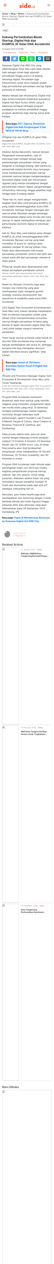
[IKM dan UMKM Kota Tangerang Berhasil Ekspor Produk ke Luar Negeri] (10, 635)
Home (5, 13)
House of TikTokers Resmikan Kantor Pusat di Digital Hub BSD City (26, 366)
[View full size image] (27, 24)
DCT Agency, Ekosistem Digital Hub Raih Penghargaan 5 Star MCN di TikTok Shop (26, 127)
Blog (13, 13)
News (21, 13)
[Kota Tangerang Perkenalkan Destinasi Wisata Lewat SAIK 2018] (10, 991)
